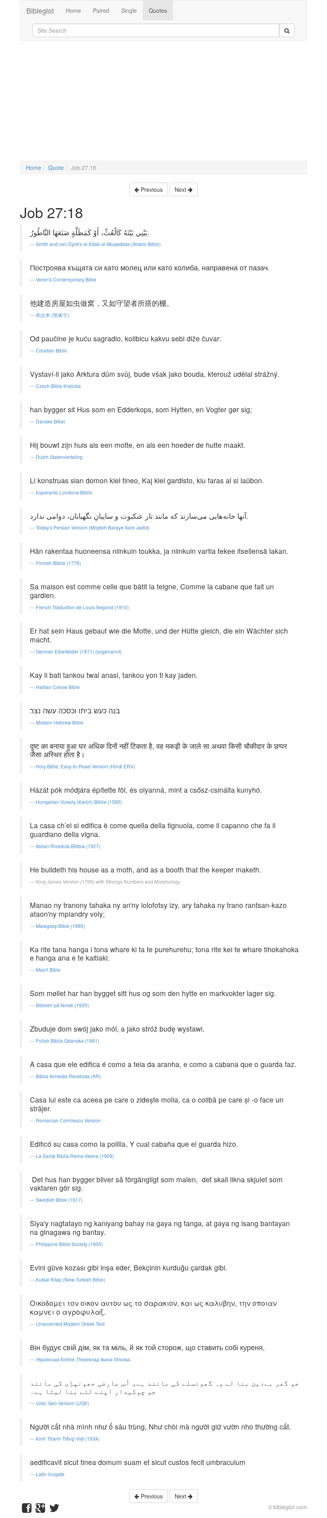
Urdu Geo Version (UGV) (62, 1403)
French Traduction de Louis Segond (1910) (82, 607)
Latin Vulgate (50, 1474)
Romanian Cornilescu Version (68, 1120)
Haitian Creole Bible (58, 686)
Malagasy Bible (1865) (60, 925)
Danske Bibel (50, 421)
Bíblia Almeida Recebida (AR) (68, 1076)
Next (181, 189)
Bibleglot (40, 10)
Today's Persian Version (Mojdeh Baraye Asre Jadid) (93, 527)
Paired (101, 10)
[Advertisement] (163, 104)
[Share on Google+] (40, 1510)
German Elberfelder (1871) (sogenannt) (79, 651)
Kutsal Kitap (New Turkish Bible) (70, 1279)
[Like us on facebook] (27, 1510)
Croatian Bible (51, 350)
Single (129, 10)
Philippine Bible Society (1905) (69, 1243)
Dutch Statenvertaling (59, 456)
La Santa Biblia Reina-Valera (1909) (75, 1155)
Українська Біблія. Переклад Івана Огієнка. (83, 1359)
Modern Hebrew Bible (59, 722)
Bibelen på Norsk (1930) (62, 1005)
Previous (151, 189)
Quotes (158, 10)
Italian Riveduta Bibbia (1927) (68, 846)
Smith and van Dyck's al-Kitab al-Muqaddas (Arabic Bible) (98, 243)
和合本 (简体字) (52, 314)
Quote (56, 167)
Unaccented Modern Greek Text (70, 1323)
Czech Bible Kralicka (58, 385)
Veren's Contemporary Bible (66, 279)
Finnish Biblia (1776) (58, 562)
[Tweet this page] (54, 1510)
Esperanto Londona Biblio (64, 492)
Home (73, 10)
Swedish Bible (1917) (59, 1199)
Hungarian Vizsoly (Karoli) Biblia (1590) (79, 801)
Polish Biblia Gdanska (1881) (67, 1040)
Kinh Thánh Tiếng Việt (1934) (68, 1438)
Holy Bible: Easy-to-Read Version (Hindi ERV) (85, 766)
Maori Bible (48, 969)
